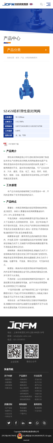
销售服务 (23, 404)
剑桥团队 (8, 382)
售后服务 (23, 408)
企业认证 (8, 414)
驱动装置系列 (25, 399)
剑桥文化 (8, 388)
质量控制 (8, 404)
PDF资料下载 (14, 144)
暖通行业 (38, 388)
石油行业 (38, 379)
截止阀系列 (24, 388)
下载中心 (23, 414)
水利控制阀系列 (31, 58)
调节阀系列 (24, 394)
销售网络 (23, 411)
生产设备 (8, 408)
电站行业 (38, 397)
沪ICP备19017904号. (9, 436)
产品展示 (23, 376)
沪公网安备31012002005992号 (34, 436)
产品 (22, 58)
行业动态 (38, 411)
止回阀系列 (24, 391)
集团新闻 (38, 408)
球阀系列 (23, 379)
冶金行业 (38, 394)
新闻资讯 (38, 404)
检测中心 (8, 411)
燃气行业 (38, 385)
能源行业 (38, 399)
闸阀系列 (23, 382)
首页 (17, 58)
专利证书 (8, 416)
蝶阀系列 (23, 385)
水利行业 (38, 391)
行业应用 (38, 376)
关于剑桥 (8, 376)
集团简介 (8, 379)
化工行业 (38, 382)
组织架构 (8, 385)
